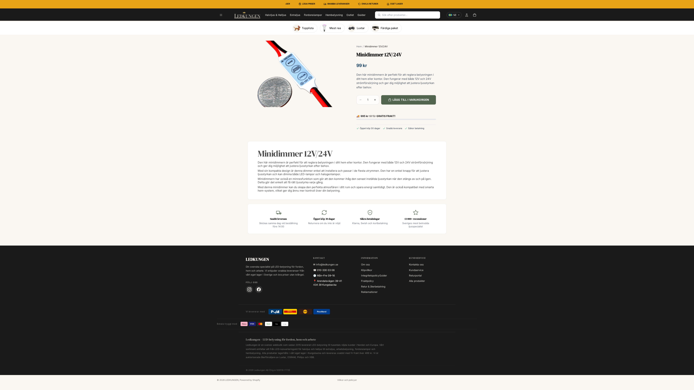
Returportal (415, 275)
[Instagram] (249, 289)
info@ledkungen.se (327, 264)
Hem (359, 46)
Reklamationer (369, 292)
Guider (383, 275)
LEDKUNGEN (232, 380)
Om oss (365, 264)
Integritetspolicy (370, 275)
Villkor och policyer (347, 380)
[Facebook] (258, 289)
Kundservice (416, 270)
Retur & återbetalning (373, 286)
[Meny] (221, 15)
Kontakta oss (416, 264)
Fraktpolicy (367, 281)
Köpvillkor (366, 270)
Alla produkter (417, 281)
